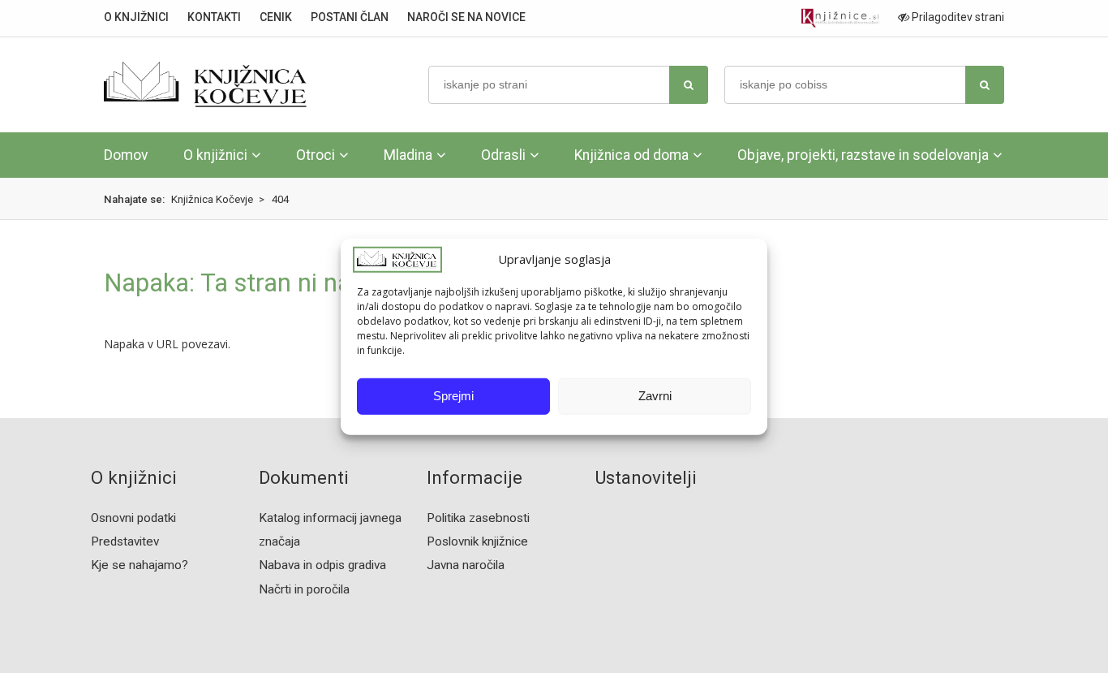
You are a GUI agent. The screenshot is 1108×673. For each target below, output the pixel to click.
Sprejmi (453, 396)
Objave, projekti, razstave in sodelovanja (863, 155)
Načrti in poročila (304, 589)
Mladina (408, 155)
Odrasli (503, 155)
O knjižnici (215, 155)
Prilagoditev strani (956, 17)
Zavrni (655, 396)
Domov (126, 155)
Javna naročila (466, 565)
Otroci (315, 155)
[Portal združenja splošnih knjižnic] (839, 18)
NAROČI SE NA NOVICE (466, 17)
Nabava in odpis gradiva (322, 565)
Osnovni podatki (133, 518)
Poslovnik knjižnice (477, 541)
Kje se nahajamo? (139, 565)
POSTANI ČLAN (350, 17)
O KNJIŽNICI (136, 17)
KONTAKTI (214, 17)
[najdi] (688, 85)
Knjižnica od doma (631, 155)
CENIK (276, 17)
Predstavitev (125, 541)
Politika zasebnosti (478, 518)
